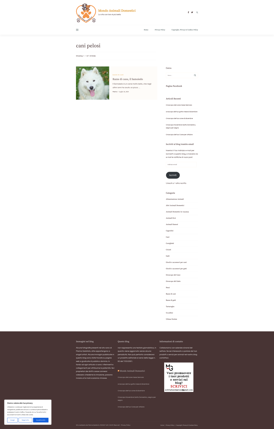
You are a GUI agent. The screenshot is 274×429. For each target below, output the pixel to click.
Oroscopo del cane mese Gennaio (179, 105)
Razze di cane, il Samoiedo (128, 79)
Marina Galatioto (94, 425)
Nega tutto (25, 420)
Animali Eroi (171, 218)
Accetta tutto (40, 420)
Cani (167, 237)
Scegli (12, 420)
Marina (115, 92)
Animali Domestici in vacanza (177, 212)
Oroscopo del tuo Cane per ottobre (179, 134)
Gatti (168, 256)
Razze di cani (118, 75)
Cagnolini (169, 231)
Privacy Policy (160, 30)
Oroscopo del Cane (173, 275)
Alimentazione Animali (175, 199)
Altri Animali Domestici (175, 205)
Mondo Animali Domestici (117, 11)
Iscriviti (172, 175)
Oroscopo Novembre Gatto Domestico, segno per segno (181, 126)
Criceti (168, 250)
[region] (27, 412)
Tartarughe (170, 306)
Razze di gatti (171, 300)
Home (146, 30)
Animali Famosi (172, 224)
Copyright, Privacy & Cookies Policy (185, 30)
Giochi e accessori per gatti (176, 269)
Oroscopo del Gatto (173, 281)
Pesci (168, 287)
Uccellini (169, 313)
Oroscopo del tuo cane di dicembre (179, 118)
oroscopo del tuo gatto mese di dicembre (181, 112)
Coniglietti (170, 243)
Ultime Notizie (171, 319)
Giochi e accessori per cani (176, 262)
